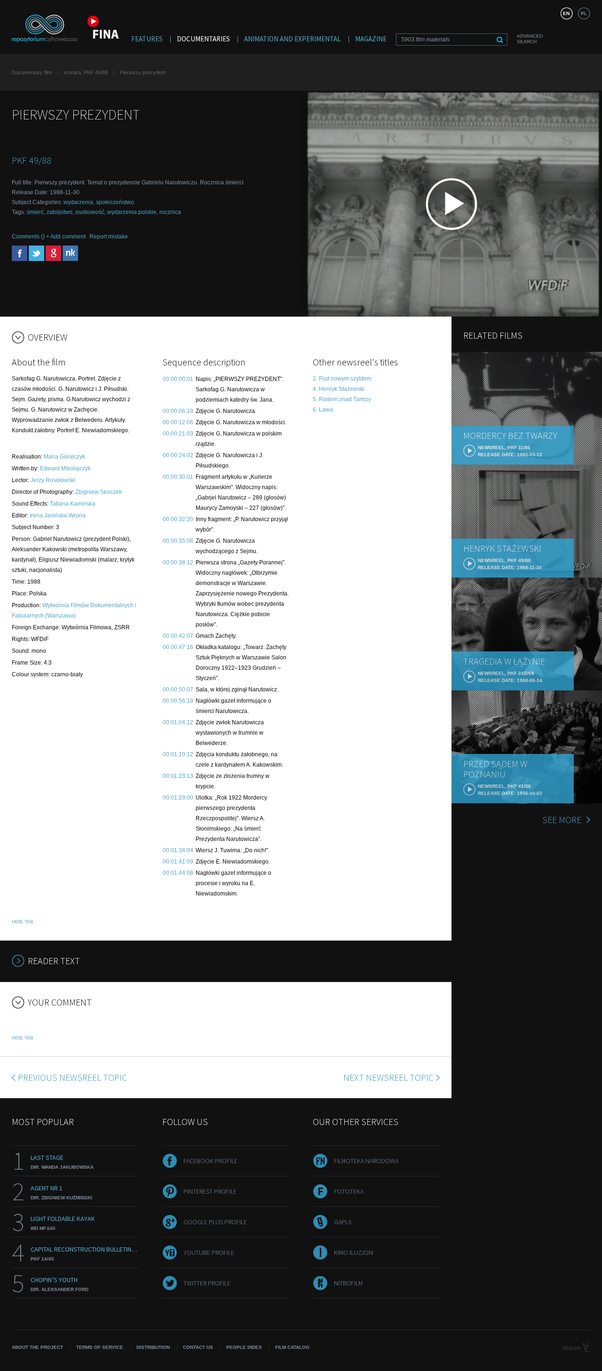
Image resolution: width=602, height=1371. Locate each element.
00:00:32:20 (178, 519)
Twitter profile (206, 1283)
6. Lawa (323, 409)
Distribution (153, 1347)
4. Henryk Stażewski (338, 389)
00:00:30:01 (178, 477)
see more (561, 819)
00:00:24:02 (178, 455)
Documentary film (32, 72)
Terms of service (99, 1347)
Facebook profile (210, 1161)
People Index (244, 1347)
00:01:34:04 (178, 850)
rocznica (170, 212)
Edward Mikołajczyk (65, 468)
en (566, 13)
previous (72, 1077)
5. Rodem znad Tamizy (342, 399)
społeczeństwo (115, 202)
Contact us (198, 1347)
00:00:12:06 (178, 422)
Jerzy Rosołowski (53, 480)
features (147, 38)
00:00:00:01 (178, 379)
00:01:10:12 (178, 754)
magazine (371, 38)
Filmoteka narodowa (366, 1161)
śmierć (35, 212)
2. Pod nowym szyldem (342, 378)
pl (584, 13)
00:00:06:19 (178, 411)
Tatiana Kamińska (72, 503)
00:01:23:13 (178, 776)
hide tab (22, 921)
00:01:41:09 (178, 861)
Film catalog (292, 1347)
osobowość (89, 212)
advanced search (530, 38)
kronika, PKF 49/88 (86, 72)
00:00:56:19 (178, 700)
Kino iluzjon (353, 1252)
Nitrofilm (348, 1283)
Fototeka (349, 1191)
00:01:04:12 (178, 722)
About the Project (37, 1347)
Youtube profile (208, 1252)
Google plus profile (215, 1222)
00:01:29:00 (178, 797)
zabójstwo (59, 212)
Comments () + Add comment (49, 236)
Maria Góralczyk (64, 456)
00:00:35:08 (178, 541)
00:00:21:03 (178, 433)
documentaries (203, 38)
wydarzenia (78, 202)
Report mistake (108, 236)
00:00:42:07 (178, 636)
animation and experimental (292, 38)
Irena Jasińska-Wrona (58, 515)
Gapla (342, 1222)
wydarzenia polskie (132, 212)
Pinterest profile (210, 1191)
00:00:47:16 (178, 647)
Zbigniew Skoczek (98, 492)
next (388, 1077)
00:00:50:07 (178, 689)
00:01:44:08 (178, 873)
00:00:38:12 (178, 562)
